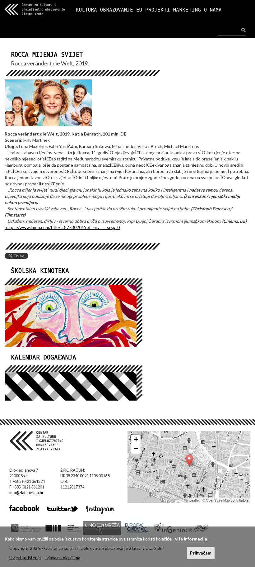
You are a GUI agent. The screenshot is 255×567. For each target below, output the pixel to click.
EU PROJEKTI (153, 10)
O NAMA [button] (213, 10)
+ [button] (136, 439)
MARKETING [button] (187, 10)
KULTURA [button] (86, 10)
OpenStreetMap (218, 500)
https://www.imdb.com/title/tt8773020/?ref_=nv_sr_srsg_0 (62, 227)
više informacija (191, 538)
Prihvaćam (200, 552)
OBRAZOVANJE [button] (116, 10)
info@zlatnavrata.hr (26, 492)
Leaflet (194, 500)
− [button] (136, 449)
